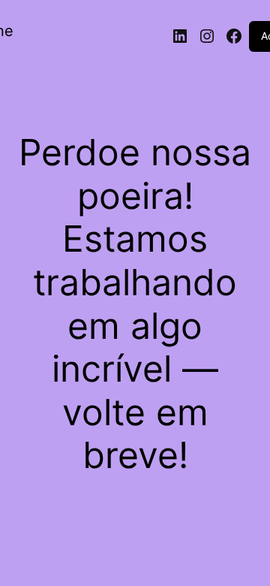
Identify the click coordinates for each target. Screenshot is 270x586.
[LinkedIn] (180, 36)
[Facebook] (234, 36)
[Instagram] (207, 36)
